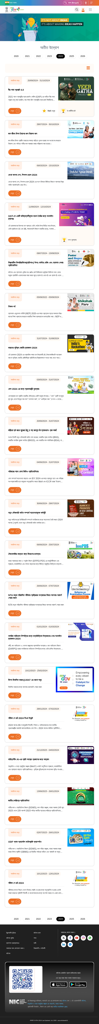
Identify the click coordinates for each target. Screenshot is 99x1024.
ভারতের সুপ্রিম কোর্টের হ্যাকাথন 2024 (22, 347)
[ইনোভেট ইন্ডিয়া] (21, 9)
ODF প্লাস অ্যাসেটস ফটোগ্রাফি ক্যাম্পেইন (24, 841)
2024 (60, 56)
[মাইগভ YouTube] (76, 938)
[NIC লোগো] (17, 1003)
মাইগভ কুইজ (10, 938)
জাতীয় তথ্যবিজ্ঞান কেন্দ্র (60, 1007)
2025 (71, 56)
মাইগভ (8, 953)
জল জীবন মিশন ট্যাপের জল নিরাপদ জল (22, 133)
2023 (49, 56)
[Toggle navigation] (90, 9)
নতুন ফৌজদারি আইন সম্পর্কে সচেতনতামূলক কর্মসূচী (27, 512)
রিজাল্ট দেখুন (51, 111)
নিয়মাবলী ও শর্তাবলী (39, 948)
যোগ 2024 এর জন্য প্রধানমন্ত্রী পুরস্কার (23, 389)
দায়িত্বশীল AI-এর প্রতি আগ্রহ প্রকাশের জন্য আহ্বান (28, 759)
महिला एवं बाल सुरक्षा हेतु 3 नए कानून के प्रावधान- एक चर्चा (32, 430)
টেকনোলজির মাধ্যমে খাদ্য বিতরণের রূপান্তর (24, 554)
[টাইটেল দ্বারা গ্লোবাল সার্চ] (76, 9)
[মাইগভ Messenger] (70, 944)
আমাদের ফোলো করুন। (91, 3)
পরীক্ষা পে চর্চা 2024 (16, 883)
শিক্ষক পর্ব (11, 306)
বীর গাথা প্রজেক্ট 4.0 (16, 90)
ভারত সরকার (59, 1004)
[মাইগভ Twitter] (63, 938)
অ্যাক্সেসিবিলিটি (85, 3)
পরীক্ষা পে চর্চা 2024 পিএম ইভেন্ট (20, 718)
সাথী (35, 943)
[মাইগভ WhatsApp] (90, 938)
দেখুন (12, 111)
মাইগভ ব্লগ (37, 933)
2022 (38, 56)
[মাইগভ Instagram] (83, 938)
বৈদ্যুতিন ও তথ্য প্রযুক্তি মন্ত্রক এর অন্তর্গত (41, 1004)
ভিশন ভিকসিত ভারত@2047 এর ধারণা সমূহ (25, 680)
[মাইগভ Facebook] (70, 938)
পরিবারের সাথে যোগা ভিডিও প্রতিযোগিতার (23, 471)
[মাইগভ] (11, 9)
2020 (16, 56)
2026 (82, 56)
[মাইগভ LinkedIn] (63, 944)
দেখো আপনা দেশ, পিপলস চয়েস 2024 (22, 175)
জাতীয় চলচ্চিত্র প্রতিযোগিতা (18, 800)
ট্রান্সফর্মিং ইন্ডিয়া (11, 933)
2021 (27, 56)
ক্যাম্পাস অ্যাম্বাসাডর (12, 943)
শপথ (35, 938)
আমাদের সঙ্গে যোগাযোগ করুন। (15, 948)
